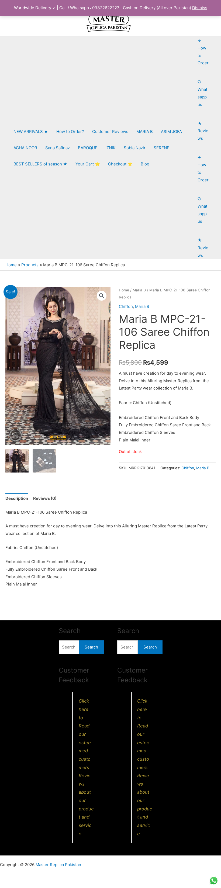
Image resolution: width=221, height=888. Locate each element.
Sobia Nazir (135, 147)
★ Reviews (203, 131)
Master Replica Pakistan (58, 864)
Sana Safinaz (57, 147)
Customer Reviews (110, 131)
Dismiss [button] (199, 7)
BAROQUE (87, 147)
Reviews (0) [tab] (45, 498)
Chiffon (126, 306)
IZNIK (110, 147)
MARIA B (144, 131)
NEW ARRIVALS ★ (30, 131)
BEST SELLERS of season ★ (40, 164)
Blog (145, 164)
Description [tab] (16, 498)
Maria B (139, 290)
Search (91, 647)
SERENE (161, 147)
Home (124, 290)
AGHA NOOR (25, 147)
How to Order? (70, 131)
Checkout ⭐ (120, 164)
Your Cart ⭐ (87, 164)
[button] (101, 296)
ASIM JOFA (171, 131)
